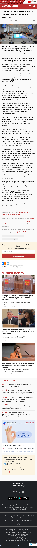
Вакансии (15, 515)
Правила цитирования (18, 517)
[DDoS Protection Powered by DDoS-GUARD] (33, 545)
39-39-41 (22, 469)
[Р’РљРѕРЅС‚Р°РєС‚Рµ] (3, 263)
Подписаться (18, 256)
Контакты (31, 515)
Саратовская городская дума (10, 239)
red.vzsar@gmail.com (10, 472)
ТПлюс (4, 236)
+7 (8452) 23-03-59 (10, 469)
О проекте (6, 515)
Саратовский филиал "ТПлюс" (15, 236)
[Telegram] (8, 263)
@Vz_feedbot (21, 232)
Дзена (32, 218)
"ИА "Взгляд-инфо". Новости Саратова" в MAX (16, 213)
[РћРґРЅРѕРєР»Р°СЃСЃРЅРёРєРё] (5, 263)
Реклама (23, 515)
